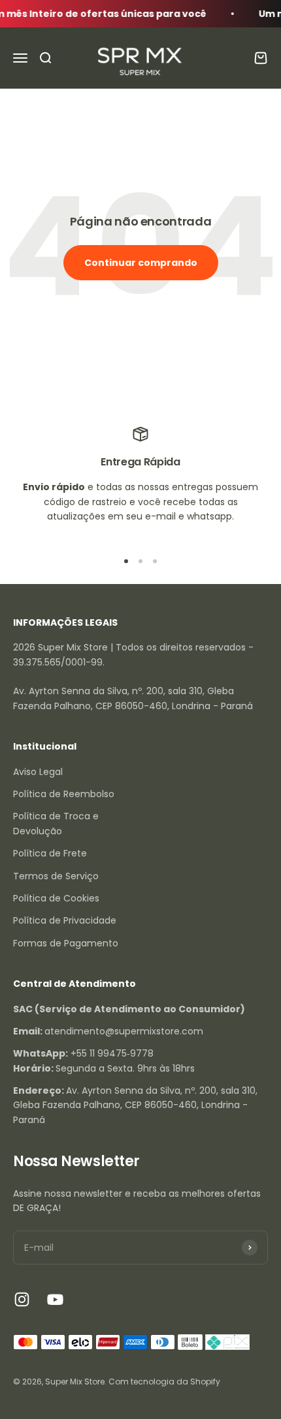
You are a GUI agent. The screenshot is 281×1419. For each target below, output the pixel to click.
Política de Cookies (56, 898)
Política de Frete (50, 853)
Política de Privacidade (64, 920)
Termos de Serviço (56, 876)
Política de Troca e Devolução (56, 823)
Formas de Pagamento (65, 943)
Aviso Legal (38, 771)
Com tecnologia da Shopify (164, 1381)
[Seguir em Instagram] (22, 1299)
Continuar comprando (140, 262)
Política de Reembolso (63, 793)
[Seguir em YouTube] (55, 1299)
